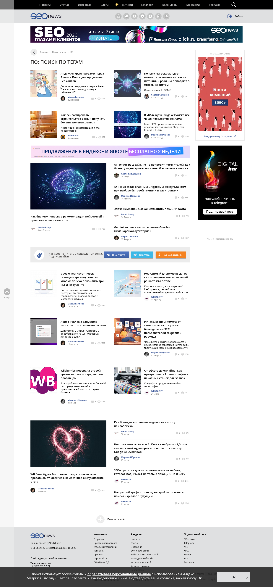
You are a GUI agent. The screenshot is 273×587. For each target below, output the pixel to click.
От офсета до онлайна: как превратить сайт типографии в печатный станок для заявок (166, 374)
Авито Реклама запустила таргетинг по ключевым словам (83, 323)
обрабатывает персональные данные (119, 574)
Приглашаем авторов (105, 542)
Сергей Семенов (160, 94)
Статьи (64, 5)
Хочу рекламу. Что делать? (220, 136)
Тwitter (187, 554)
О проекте (99, 539)
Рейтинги (127, 5)
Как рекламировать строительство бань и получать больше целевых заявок (83, 118)
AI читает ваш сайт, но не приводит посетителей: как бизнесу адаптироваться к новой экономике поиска (152, 166)
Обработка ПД (101, 562)
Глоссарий (193, 5)
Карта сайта (100, 558)
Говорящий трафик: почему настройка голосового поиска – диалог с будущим (149, 494)
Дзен (186, 546)
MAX (186, 550)
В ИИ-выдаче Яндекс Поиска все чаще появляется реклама (167, 117)
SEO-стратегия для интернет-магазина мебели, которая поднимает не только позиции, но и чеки (150, 472)
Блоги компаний (140, 550)
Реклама (214, 5)
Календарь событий (142, 558)
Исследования (222, 239)
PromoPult (73, 135)
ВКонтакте (118, 255)
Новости (45, 5)
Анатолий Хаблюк (131, 173)
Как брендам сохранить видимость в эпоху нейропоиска (144, 424)
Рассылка (189, 562)
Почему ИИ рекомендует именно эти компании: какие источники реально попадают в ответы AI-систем (166, 79)
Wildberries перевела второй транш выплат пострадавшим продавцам (82, 374)
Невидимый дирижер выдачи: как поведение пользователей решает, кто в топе (166, 277)
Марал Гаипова (76, 97)
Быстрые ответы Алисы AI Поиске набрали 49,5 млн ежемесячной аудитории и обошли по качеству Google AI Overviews (150, 448)
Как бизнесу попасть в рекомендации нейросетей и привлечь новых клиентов (67, 218)
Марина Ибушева (160, 134)
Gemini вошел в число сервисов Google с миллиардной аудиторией (142, 229)
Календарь (169, 5)
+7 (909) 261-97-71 (40, 566)
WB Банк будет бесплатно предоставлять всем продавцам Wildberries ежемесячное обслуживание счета (67, 477)
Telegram (189, 542)
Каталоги (147, 5)
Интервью (84, 5)
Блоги (104, 5)
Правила (98, 554)
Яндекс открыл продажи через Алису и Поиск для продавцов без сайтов (82, 77)
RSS (186, 558)
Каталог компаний (141, 562)
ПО (231, 239)
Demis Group (44, 227)
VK (208, 239)
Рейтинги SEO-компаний (144, 554)
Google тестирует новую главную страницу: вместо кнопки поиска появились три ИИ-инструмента (82, 279)
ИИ (212, 239)
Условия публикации (105, 546)
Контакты (99, 550)
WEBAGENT (156, 297)
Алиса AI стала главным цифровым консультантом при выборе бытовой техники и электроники (150, 188)
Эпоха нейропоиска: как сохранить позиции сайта (150, 209)
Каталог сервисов (140, 566)
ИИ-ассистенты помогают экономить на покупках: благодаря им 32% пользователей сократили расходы (162, 329)
